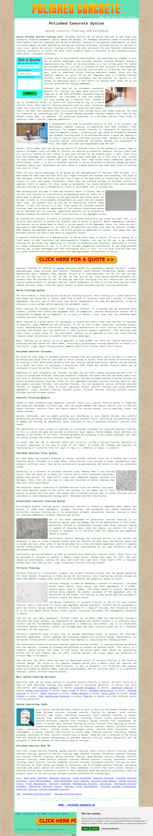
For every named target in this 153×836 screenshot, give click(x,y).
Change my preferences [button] (109, 829)
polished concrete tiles (90, 458)
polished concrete (67, 774)
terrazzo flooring (91, 602)
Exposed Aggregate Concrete (54, 789)
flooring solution (26, 771)
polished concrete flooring (82, 682)
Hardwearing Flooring (85, 784)
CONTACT (122, 17)
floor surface (86, 111)
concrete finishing (80, 718)
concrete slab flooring (57, 732)
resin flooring (128, 333)
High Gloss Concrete (35, 778)
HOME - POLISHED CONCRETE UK (76, 805)
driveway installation (101, 691)
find (24, 751)
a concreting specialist (95, 685)
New (38, 814)
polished (132, 184)
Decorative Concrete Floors (45, 787)
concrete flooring (112, 765)
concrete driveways (84, 688)
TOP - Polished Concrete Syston (33, 794)
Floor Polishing (82, 778)
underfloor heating (121, 688)
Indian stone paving (37, 691)
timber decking (79, 693)
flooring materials (96, 72)
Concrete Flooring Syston (68, 794)
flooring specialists (27, 699)
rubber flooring (48, 693)
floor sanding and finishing (54, 696)
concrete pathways (48, 688)
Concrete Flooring (60, 778)
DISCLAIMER (131, 17)
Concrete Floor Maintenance (81, 787)
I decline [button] (95, 829)
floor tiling (68, 691)
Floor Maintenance (36, 784)
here (107, 774)
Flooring (65, 814)
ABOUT (114, 17)
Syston (60, 268)
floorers (88, 696)
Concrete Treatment (59, 784)
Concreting (105, 784)
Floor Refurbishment (40, 781)
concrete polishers (120, 277)
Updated (44, 814)
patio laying (108, 693)
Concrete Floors (54, 814)
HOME (101, 17)
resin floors (23, 333)
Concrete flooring (26, 268)
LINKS (107, 17)
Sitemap (18, 814)
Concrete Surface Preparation (118, 787)
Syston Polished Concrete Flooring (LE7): (40, 37)
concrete (62, 282)
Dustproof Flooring (26, 789)
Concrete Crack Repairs (104, 781)
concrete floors (75, 403)
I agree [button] (85, 829)
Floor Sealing (81, 781)
